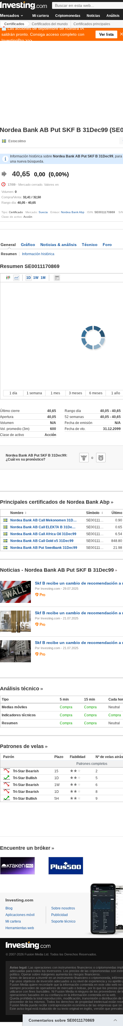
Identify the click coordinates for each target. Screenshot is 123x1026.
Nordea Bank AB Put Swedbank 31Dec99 (43, 548)
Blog (9, 908)
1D (28, 278)
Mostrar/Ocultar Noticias (57, 278)
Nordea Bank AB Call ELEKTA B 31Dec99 (44, 527)
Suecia (43, 212)
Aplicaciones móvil (20, 915)
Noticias (93, 16)
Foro (107, 244)
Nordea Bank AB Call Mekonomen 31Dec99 (44, 520)
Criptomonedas (67, 16)
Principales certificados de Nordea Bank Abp (55, 502)
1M (43, 278)
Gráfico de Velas (8, 278)
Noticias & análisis (58, 244)
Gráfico (28, 244)
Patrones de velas (22, 746)
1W (35, 278)
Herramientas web (19, 928)
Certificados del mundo (50, 24)
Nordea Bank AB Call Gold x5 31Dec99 (42, 541)
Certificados (14, 24)
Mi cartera (40, 16)
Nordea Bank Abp (72, 212)
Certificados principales (92, 24)
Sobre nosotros (63, 908)
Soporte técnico (63, 921)
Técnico (90, 244)
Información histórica (38, 254)
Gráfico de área (16, 278)
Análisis (113, 16)
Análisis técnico (19, 688)
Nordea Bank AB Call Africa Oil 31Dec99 (43, 534)
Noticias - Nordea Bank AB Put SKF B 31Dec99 (57, 570)
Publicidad (59, 915)
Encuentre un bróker (25, 848)
